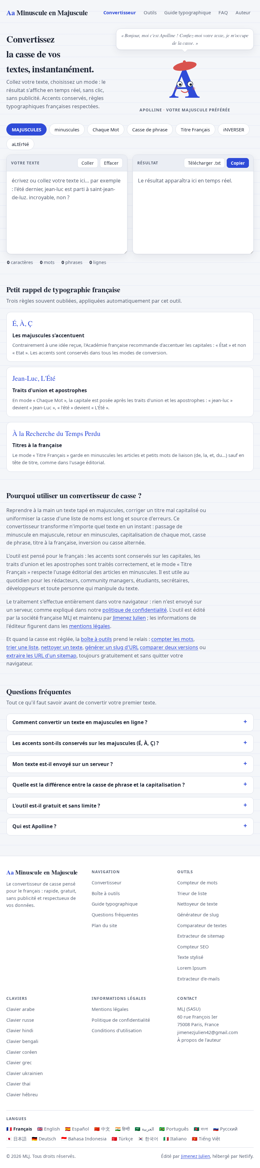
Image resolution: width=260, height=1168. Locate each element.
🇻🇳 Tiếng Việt (206, 1139)
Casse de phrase (149, 129)
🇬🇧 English (48, 1129)
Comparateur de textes (202, 925)
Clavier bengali (22, 1041)
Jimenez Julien (129, 617)
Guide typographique (187, 12)
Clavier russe (20, 1020)
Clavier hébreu (22, 1095)
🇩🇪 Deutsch (44, 1139)
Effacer (111, 163)
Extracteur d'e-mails (198, 979)
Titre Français (195, 129)
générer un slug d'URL (112, 647)
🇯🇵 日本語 (16, 1139)
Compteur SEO (193, 947)
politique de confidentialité (134, 609)
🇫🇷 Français (19, 1129)
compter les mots (172, 639)
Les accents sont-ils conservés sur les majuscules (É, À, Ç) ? (85, 743)
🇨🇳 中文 (102, 1129)
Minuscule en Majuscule (47, 12)
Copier (238, 163)
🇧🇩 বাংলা (201, 1129)
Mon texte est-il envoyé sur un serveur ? (62, 764)
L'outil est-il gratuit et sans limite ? (56, 805)
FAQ (223, 12)
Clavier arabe (20, 1009)
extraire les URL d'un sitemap (41, 655)
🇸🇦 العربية (144, 1129)
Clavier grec (19, 1062)
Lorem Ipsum (191, 968)
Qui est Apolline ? (34, 826)
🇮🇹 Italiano (175, 1139)
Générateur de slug (198, 915)
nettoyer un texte (61, 647)
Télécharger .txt (204, 163)
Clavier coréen (21, 1052)
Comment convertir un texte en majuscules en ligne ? (79, 722)
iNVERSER (233, 129)
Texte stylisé (190, 957)
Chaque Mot (106, 129)
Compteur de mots (197, 883)
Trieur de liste (192, 893)
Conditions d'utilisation (117, 1030)
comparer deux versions (169, 647)
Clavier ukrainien (24, 1073)
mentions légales (89, 626)
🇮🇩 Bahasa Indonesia (84, 1139)
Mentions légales (110, 1009)
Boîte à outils (106, 893)
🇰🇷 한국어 (148, 1139)
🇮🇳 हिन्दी (122, 1129)
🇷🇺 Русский (225, 1129)
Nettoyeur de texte (197, 904)
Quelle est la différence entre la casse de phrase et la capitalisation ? (98, 784)
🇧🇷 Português (174, 1129)
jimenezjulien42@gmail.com (207, 1032)
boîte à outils (96, 639)
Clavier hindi (19, 1030)
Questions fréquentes (115, 915)
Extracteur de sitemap (200, 936)
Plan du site (104, 925)
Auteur (243, 12)
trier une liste (22, 647)
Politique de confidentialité (121, 1020)
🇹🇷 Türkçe (122, 1139)
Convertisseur (119, 12)
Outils (150, 12)
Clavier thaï (18, 1084)
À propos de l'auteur (199, 1040)
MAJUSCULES (26, 129)
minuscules (67, 129)
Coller (87, 163)
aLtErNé (20, 144)
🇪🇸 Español (77, 1129)
